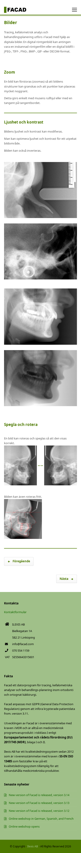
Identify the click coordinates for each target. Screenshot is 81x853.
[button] (74, 10)
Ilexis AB (32, 846)
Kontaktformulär (15, 612)
